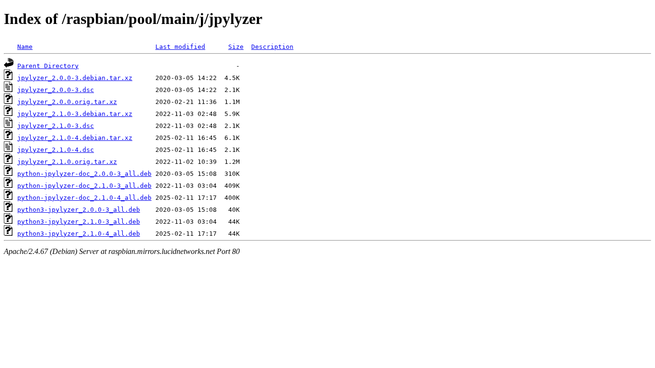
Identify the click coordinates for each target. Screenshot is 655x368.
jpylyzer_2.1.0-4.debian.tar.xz (74, 137)
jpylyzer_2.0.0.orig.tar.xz (67, 101)
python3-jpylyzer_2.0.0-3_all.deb (78, 209)
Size (236, 46)
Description (272, 46)
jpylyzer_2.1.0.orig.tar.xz (67, 161)
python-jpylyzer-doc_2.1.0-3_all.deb (84, 185)
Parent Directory (48, 65)
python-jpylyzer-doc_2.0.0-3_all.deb (84, 173)
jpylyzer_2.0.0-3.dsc (55, 89)
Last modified (180, 46)
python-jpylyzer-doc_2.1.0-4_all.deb (84, 197)
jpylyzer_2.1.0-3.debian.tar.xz (74, 113)
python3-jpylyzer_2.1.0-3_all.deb (78, 221)
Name (25, 46)
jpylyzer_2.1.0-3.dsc (55, 125)
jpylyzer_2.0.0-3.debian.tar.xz (74, 77)
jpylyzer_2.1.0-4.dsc (55, 149)
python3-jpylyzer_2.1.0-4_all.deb (78, 233)
